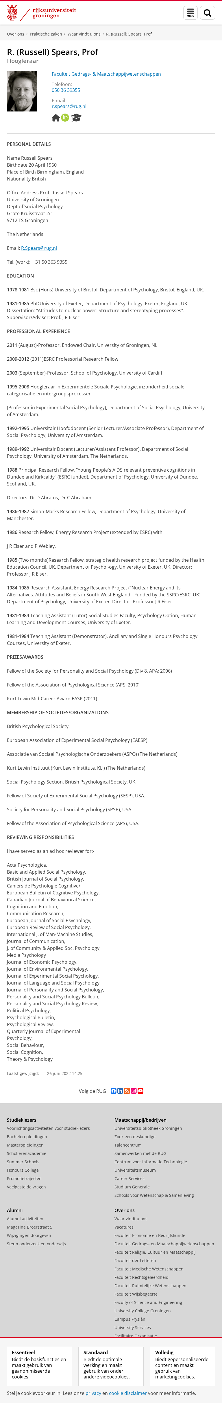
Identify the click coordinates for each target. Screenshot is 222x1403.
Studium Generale (132, 1187)
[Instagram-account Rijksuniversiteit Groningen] (133, 1091)
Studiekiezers (21, 1120)
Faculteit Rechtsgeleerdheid (141, 1277)
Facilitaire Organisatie (135, 1336)
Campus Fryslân (129, 1319)
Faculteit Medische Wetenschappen (149, 1269)
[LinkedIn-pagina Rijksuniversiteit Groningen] (120, 1091)
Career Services (129, 1178)
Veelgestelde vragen (26, 1187)
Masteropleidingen (25, 1145)
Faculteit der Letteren (135, 1260)
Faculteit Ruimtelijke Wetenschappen (150, 1285)
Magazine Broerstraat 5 (29, 1227)
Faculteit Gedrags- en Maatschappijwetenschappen (164, 1243)
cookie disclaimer (128, 1393)
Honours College (23, 1170)
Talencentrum (128, 1145)
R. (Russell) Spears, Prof (129, 34)
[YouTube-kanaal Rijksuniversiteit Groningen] (140, 1091)
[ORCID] (65, 118)
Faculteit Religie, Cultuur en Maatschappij (155, 1252)
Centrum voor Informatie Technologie (150, 1161)
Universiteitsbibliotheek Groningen (148, 1128)
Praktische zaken (46, 34)
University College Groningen (142, 1310)
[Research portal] (76, 118)
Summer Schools (23, 1161)
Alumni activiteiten (25, 1218)
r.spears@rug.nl (69, 106)
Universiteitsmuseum (135, 1170)
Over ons (15, 34)
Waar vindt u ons (84, 34)
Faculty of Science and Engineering (148, 1302)
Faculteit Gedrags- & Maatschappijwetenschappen (106, 74)
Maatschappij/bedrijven (140, 1120)
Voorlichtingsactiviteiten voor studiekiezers (48, 1128)
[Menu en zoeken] (190, 13)
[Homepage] (56, 118)
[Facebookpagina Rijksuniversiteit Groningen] (113, 1091)
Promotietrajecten (24, 1178)
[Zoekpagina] (207, 13)
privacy (93, 1393)
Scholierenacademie (26, 1153)
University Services (132, 1327)
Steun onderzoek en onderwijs (36, 1243)
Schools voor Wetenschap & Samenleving (154, 1195)
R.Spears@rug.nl (39, 248)
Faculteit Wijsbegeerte (136, 1294)
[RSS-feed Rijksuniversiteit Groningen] (127, 1091)
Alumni (15, 1210)
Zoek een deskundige (135, 1136)
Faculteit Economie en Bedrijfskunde (149, 1235)
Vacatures (124, 1227)
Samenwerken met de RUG (140, 1153)
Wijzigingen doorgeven (29, 1235)
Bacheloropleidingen (27, 1136)
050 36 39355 (66, 90)
